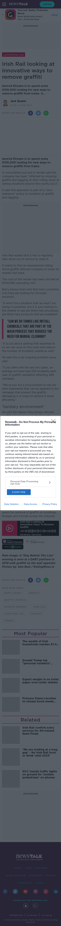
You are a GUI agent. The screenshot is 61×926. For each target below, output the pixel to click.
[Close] (54, 422)
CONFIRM (19, 492)
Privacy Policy (49, 504)
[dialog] (30, 463)
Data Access (30, 504)
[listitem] (30, 482)
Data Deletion (11, 504)
